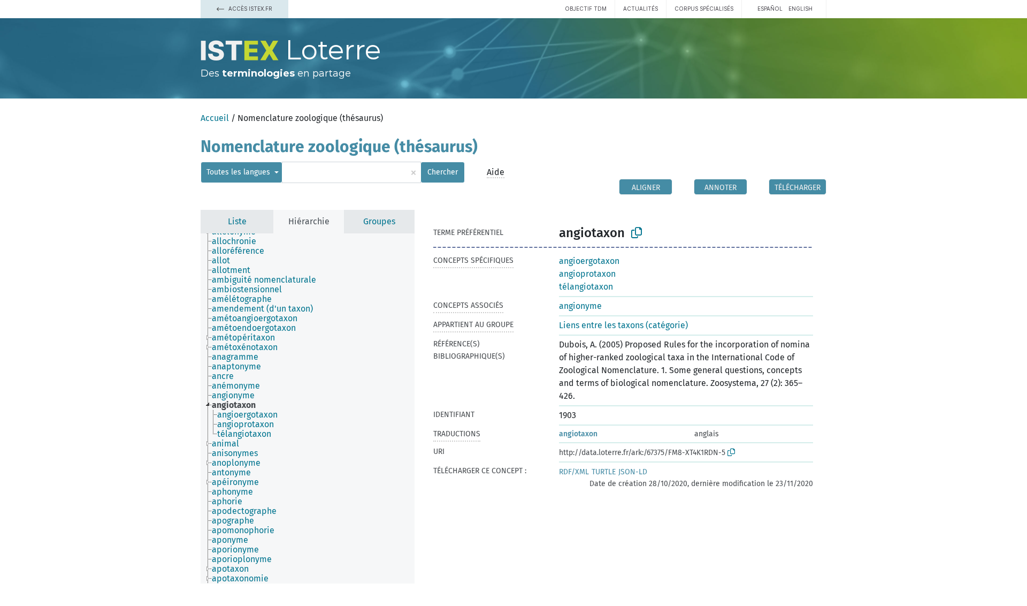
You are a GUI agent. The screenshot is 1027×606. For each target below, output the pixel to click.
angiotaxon (578, 433)
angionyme (580, 306)
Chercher (442, 172)
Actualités (640, 8)
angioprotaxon (587, 274)
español (770, 8)
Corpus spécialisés (704, 8)
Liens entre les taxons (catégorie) (623, 325)
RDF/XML (574, 471)
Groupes (379, 221)
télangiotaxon (586, 287)
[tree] (308, 408)
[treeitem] (238, 241)
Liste (237, 221)
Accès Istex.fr (249, 8)
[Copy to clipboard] (636, 233)
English (800, 8)
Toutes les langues (239, 172)
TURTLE (604, 471)
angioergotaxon (589, 261)
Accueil (215, 118)
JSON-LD (632, 471)
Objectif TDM (586, 8)
